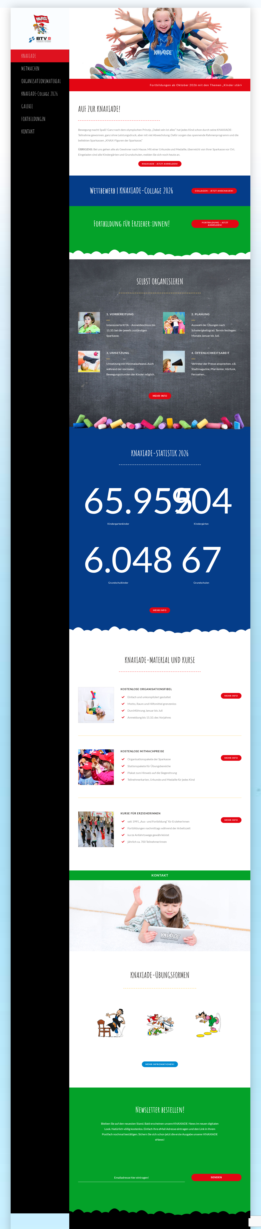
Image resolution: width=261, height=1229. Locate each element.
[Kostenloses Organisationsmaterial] (96, 688)
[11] (96, 813)
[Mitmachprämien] (96, 750)
